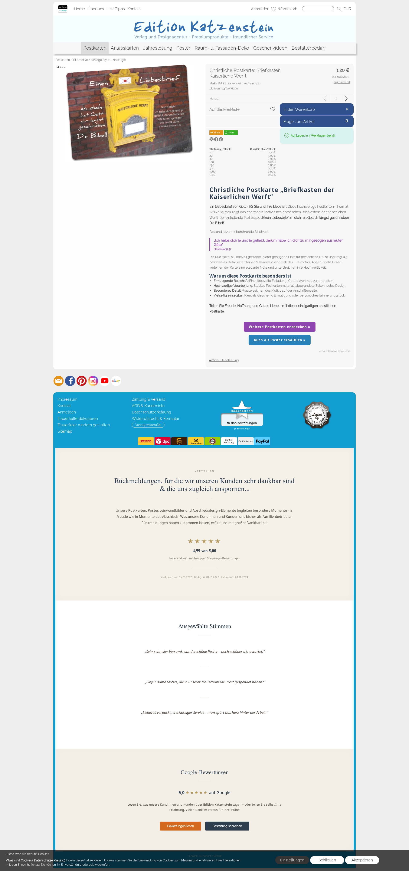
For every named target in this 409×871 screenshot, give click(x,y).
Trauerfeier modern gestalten (84, 425)
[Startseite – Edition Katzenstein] (63, 6)
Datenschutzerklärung (151, 412)
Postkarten (62, 60)
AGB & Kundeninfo (148, 405)
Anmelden (260, 9)
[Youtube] (104, 381)
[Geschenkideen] (270, 48)
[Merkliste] (273, 9)
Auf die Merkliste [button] (224, 109)
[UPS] (179, 441)
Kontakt (134, 9)
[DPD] (163, 441)
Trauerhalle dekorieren (78, 418)
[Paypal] (262, 441)
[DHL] (146, 441)
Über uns (96, 9)
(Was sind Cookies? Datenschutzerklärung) (35, 860)
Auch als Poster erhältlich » (280, 340)
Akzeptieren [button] (362, 860)
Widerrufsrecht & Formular (155, 418)
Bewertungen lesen (180, 826)
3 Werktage (223, 88)
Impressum (67, 399)
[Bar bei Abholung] (229, 441)
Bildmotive (80, 60)
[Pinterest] (81, 381)
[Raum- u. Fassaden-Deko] (222, 48)
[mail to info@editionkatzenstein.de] (58, 381)
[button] (339, 9)
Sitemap (65, 431)
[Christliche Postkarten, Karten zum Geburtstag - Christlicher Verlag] (204, 17)
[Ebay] (116, 381)
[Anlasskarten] (125, 48)
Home (79, 9)
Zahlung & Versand (148, 399)
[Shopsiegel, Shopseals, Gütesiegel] (242, 401)
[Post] (196, 441)
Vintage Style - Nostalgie (108, 60)
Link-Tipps (116, 9)
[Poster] (183, 48)
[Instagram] (93, 381)
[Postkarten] (95, 48)
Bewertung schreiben (227, 826)
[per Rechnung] (246, 441)
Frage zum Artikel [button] (299, 121)
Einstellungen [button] (292, 860)
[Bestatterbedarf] (308, 48)
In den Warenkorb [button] (299, 109)
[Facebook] (70, 381)
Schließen (327, 860)
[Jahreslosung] (157, 48)
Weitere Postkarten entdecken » (279, 326)
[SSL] (212, 441)
